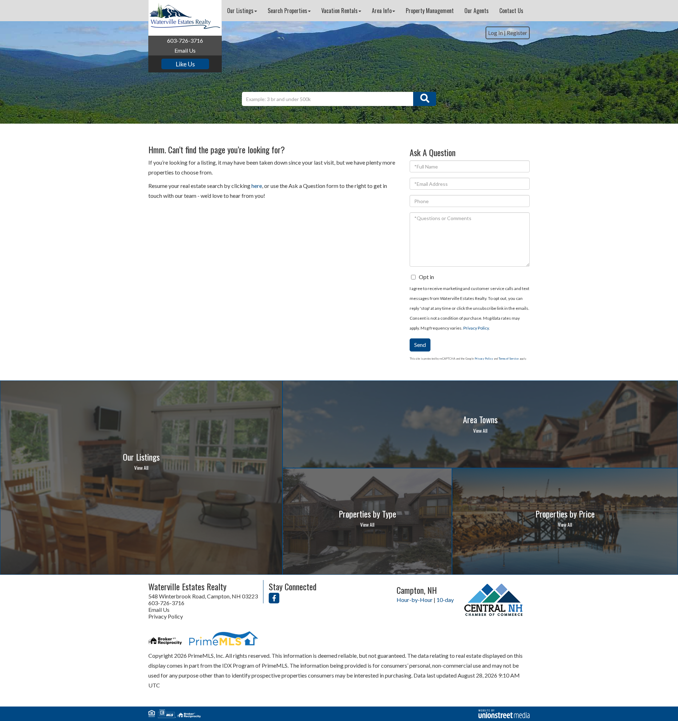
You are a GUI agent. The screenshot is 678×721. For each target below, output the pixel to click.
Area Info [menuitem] (382, 10)
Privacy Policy (476, 328)
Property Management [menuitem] (430, 10)
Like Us (185, 64)
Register (517, 32)
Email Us (185, 50)
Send (420, 344)
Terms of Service (509, 358)
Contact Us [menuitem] (511, 10)
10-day (445, 599)
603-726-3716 (185, 40)
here (256, 185)
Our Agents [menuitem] (476, 10)
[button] (424, 99)
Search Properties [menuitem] (287, 10)
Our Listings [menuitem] (240, 10)
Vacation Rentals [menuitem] (339, 10)
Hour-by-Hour (415, 599)
